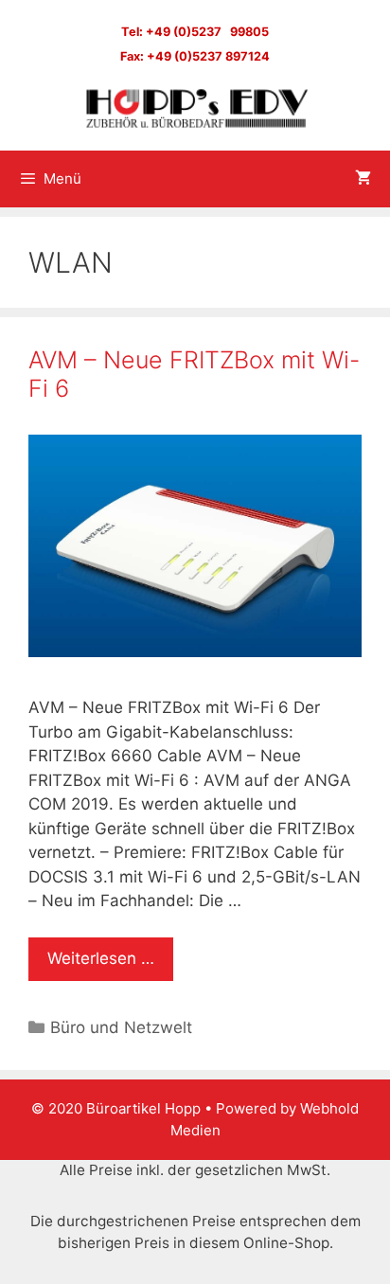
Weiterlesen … (100, 958)
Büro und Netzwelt (121, 1027)
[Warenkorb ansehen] (363, 179)
